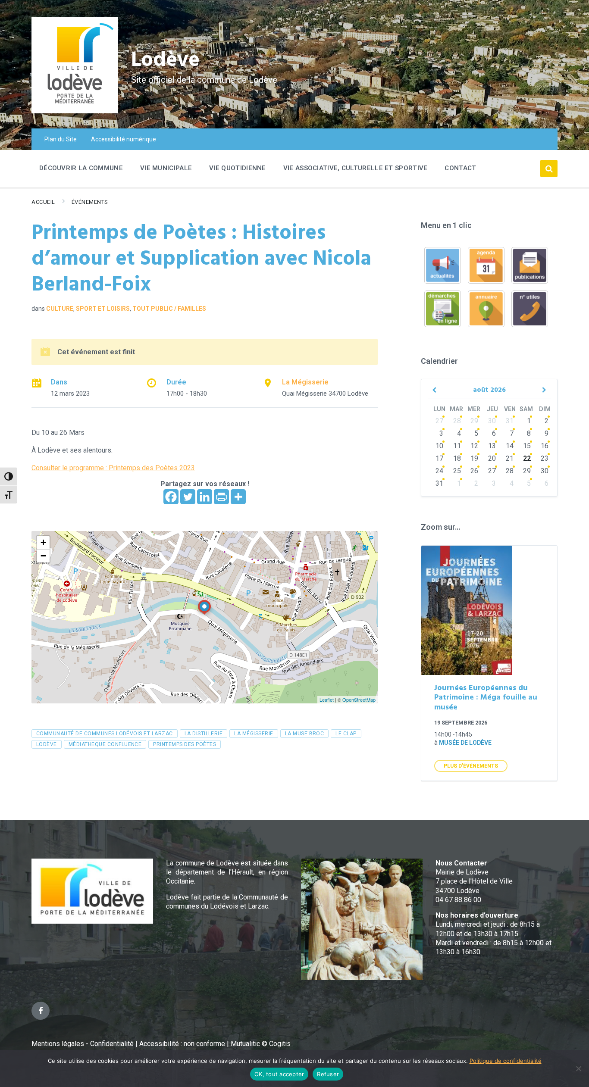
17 (439, 458)
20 (492, 458)
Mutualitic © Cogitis (261, 1044)
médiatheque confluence (105, 744)
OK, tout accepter (279, 1074)
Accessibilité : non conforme (183, 1044)
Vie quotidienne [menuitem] (237, 168)
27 (439, 421)
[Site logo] (74, 111)
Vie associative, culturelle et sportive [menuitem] (355, 168)
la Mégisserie (253, 734)
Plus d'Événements (471, 766)
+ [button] (43, 542)
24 (439, 471)
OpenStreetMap (359, 699)
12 (474, 446)
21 (510, 458)
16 (544, 446)
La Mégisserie (305, 382)
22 (527, 458)
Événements (90, 202)
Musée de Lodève (465, 742)
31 (510, 421)
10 (439, 446)
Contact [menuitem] (460, 168)
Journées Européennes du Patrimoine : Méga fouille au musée (485, 698)
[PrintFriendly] (221, 496)
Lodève (165, 60)
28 (457, 421)
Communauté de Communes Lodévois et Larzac (104, 734)
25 (457, 471)
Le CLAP (345, 734)
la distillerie (204, 734)
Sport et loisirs (103, 308)
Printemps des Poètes (184, 744)
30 (492, 421)
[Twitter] (187, 496)
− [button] (43, 555)
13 (492, 446)
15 (527, 446)
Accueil (43, 202)
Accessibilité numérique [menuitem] (123, 139)
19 (474, 458)
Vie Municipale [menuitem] (166, 168)
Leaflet (327, 699)
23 (544, 458)
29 (474, 421)
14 (510, 446)
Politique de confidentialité (506, 1060)
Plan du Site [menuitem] (60, 139)
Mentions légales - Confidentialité (82, 1044)
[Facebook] (171, 496)
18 (457, 458)
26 (474, 471)
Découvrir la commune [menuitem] (81, 168)
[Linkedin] (204, 496)
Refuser (328, 1074)
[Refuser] (578, 1068)
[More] (238, 496)
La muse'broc (304, 734)
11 (457, 446)
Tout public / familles (169, 308)
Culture (59, 308)
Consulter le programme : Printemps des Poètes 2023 (113, 468)
